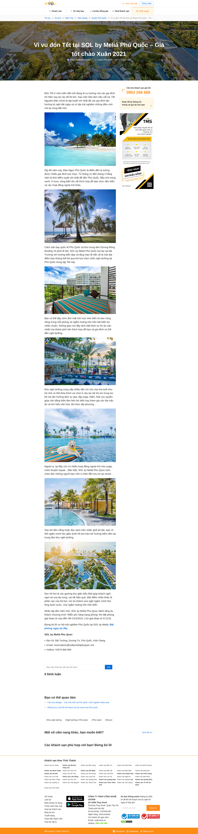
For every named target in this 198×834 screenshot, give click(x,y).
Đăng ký (153, 808)
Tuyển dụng (49, 815)
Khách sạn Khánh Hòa (125, 773)
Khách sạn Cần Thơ (69, 770)
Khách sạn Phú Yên (69, 779)
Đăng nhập (146, 3)
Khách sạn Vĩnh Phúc (51, 788)
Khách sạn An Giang (51, 765)
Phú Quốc (97, 720)
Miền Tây (69, 18)
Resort (109, 720)
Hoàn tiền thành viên (53, 819)
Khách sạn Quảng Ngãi (125, 779)
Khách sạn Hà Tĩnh (69, 773)
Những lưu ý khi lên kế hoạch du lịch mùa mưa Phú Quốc (72, 707)
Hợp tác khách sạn (52, 809)
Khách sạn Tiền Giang (124, 782)
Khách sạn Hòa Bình (106, 773)
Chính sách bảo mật (53, 806)
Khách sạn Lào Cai (105, 776)
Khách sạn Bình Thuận (52, 770)
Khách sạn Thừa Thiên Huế (107, 784)
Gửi (108, 667)
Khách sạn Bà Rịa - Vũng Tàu (70, 766)
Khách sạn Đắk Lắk (105, 770)
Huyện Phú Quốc (99, 18)
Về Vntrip (48, 796)
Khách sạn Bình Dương (143, 765)
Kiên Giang (82, 18)
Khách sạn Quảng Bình (89, 779)
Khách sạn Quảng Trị (51, 782)
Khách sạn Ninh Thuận (52, 779)
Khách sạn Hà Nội (51, 773)
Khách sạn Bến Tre (105, 765)
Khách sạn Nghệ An (124, 776)
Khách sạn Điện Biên (124, 770)
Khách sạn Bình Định (124, 765)
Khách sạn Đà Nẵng (88, 770)
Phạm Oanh (75, 60)
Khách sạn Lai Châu (51, 776)
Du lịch (58, 18)
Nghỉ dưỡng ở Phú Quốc (77, 720)
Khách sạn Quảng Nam (107, 779)
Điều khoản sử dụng (53, 803)
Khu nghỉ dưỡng (54, 720)
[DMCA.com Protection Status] (126, 821)
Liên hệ (47, 800)
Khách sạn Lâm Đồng (70, 776)
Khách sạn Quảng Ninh (143, 779)
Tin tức (47, 18)
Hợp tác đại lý (50, 822)
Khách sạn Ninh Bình (142, 776)
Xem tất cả (147, 732)
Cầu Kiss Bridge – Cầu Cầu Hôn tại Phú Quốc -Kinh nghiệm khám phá (78, 702)
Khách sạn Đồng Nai (142, 770)
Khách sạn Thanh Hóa (88, 782)
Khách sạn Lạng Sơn (88, 776)
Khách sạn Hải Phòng (88, 773)
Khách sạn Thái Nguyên (71, 782)
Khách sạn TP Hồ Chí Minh (143, 784)
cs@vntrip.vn (100, 820)
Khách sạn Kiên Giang (143, 773)
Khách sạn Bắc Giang (88, 765)
